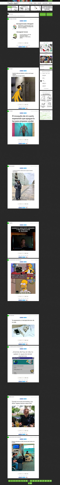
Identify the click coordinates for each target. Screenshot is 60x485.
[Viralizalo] (31, 1)
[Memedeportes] (14, 1)
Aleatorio (39, 3)
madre (50, 118)
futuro (45, 116)
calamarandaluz (32, 315)
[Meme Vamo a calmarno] (46, 45)
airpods (23, 298)
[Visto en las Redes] (16, 1)
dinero (49, 115)
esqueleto (22, 342)
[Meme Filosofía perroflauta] (41, 59)
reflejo (27, 255)
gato (51, 117)
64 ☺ (20, 253)
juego (23, 255)
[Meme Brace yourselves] (51, 62)
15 (38, 481)
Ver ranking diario (46, 88)
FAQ (50, 122)
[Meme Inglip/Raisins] (51, 45)
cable (25, 298)
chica (41, 118)
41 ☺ (20, 430)
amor (26, 342)
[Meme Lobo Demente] (51, 59)
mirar (47, 116)
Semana (44, 73)
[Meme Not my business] (46, 62)
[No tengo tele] (25, 1)
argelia (33, 166)
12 (31, 481)
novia (50, 116)
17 (43, 481)
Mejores (35, 3)
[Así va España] (17, 1)
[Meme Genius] (41, 45)
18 (45, 481)
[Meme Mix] (41, 57)
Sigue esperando (11, 166)
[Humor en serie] (22, 1)
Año (48, 73)
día (40, 118)
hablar (41, 112)
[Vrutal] (19, 1)
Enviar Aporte (45, 3)
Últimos (31, 3)
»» (31, 483)
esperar (25, 255)
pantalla (19, 255)
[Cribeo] (20, 1)
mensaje (25, 342)
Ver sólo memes (49, 14)
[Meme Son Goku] (51, 57)
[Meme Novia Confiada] (43, 59)
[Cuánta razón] (13, 1)
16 (41, 481)
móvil (48, 116)
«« (9, 481)
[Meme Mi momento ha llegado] (46, 59)
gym (43, 119)
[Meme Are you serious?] (41, 47)
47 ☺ (20, 139)
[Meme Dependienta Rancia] (46, 57)
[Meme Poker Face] (43, 45)
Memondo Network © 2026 (49, 123)
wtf (47, 117)
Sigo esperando (11, 315)
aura (46, 114)
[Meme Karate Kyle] (48, 62)
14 (36, 481)
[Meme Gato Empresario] (48, 57)
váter (48, 118)
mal (44, 117)
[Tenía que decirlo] (28, 1)
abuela (42, 119)
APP (51, 122)
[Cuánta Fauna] (23, 1)
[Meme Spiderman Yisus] (43, 50)
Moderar (50, 3)
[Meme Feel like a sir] (48, 50)
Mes (46, 73)
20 (50, 481)
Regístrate (45, 0)
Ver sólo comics (43, 14)
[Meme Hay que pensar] (41, 62)
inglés (40, 119)
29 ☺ (20, 340)
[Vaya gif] (26, 1)
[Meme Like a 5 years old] (51, 50)
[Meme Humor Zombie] (43, 57)
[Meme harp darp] (46, 47)
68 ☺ (20, 377)
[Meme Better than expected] (43, 47)
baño (47, 115)
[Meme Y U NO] (41, 50)
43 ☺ (20, 104)
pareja (41, 117)
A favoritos (27, 43)
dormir (45, 118)
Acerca (41, 122)
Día (41, 73)
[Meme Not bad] (48, 47)
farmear (41, 116)
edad (43, 118)
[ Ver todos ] (46, 52)
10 (26, 481)
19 (48, 481)
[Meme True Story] (48, 45)
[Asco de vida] (11, 1)
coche (44, 116)
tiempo (50, 117)
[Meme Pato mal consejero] (43, 62)
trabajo (44, 115)
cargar (21, 255)
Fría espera (11, 68)
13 (33, 481)
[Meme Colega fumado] (48, 59)
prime (46, 118)
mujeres (41, 115)
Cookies (49, 122)
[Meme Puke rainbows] (51, 47)
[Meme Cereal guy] (46, 50)
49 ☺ (20, 296)
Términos (44, 122)
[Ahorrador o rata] (29, 1)
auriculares (19, 298)
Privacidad (46, 122)
